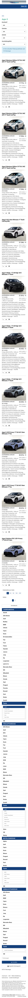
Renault (5, 691)
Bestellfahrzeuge (9, 838)
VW (4, 721)
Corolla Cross (6, 709)
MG (4, 670)
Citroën (5, 627)
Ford (4, 643)
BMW (4, 624)
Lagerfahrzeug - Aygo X (14, 241)
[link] (3, 107)
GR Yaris (6, 817)
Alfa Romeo (6, 615)
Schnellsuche (14, 605)
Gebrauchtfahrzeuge (10, 889)
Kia (4, 658)
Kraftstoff (4, 22)
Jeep (4, 655)
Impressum (4, 975)
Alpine (5, 841)
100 (16, 593)
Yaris (5, 715)
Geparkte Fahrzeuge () (14, 966)
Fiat (4, 640)
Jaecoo (5, 652)
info (3, 16)
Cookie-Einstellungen (14, 977)
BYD (4, 733)
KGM (4, 760)
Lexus (4, 766)
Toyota (5, 703)
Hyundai (5, 649)
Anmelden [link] (14, 962)
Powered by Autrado (22, 996)
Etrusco (5, 907)
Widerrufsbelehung (16, 975)
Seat (4, 694)
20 (10, 593)
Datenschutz (5, 977)
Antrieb (4, 35)
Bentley (5, 621)
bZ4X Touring (6, 874)
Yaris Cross (6, 717)
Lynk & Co (6, 664)
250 (20, 593)
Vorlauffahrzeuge (9, 724)
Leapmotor (6, 661)
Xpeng (5, 835)
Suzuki (5, 700)
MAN (4, 769)
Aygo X (5, 706)
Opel (4, 682)
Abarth (5, 612)
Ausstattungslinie (7, 41)
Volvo (4, 829)
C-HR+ (5, 876)
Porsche (5, 688)
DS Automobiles (7, 637)
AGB (9, 975)
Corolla (5, 813)
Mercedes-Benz (7, 667)
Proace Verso (6, 713)
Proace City (6, 819)
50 (13, 593)
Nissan (5, 676)
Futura (5, 646)
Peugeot (5, 685)
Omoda (5, 679)
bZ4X (5, 811)
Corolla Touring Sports (8, 711)
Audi (4, 618)
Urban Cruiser (7, 821)
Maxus (5, 772)
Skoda (5, 697)
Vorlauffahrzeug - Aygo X (14, 82)
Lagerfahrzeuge (8, 609)
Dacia (4, 633)
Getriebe (4, 28)
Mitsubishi (6, 673)
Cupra (4, 631)
